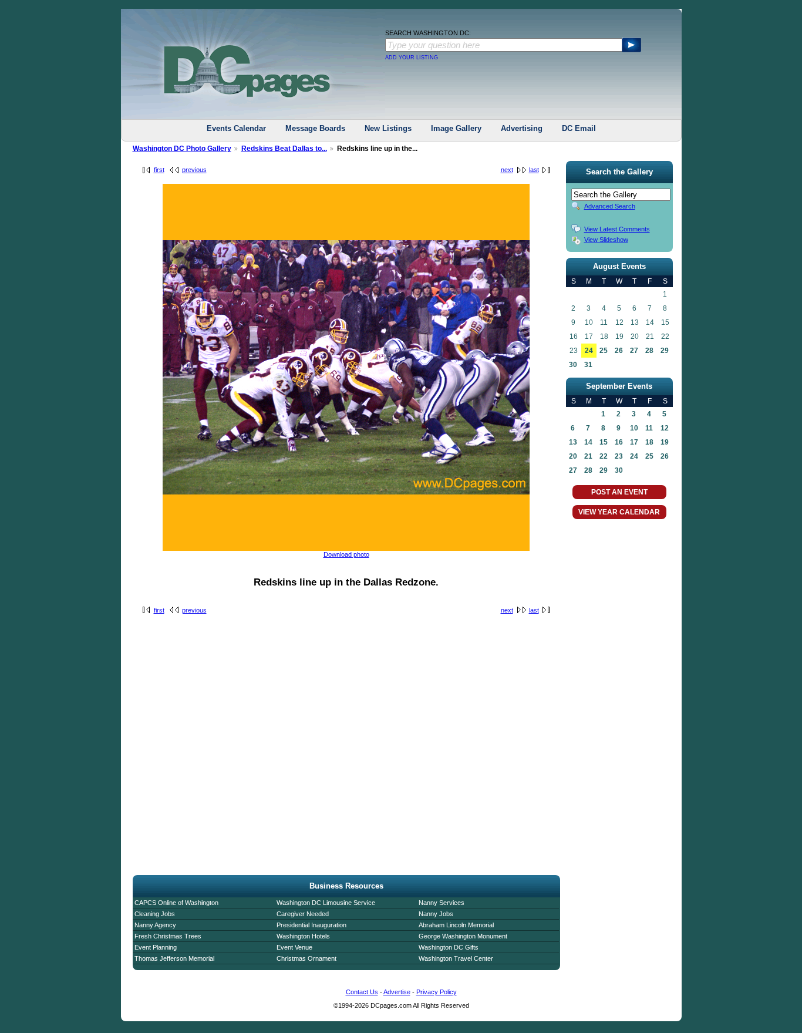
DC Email (579, 128)
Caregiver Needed (303, 913)
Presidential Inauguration (311, 924)
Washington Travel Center (456, 958)
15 (603, 442)
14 (588, 442)
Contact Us (362, 991)
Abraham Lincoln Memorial (456, 924)
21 (588, 456)
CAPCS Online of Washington (176, 902)
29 (665, 350)
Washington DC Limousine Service (326, 902)
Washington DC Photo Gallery (182, 148)
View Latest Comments (617, 229)
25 (603, 350)
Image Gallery (456, 128)
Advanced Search (609, 206)
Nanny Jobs (436, 913)
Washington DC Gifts (448, 947)
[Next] (346, 548)
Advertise (396, 991)
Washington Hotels (303, 936)
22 (603, 456)
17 (634, 442)
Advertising (521, 128)
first (159, 169)
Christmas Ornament (306, 958)
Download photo (346, 554)
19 (665, 442)
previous (194, 169)
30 (573, 365)
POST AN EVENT (619, 492)
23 (619, 456)
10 (634, 428)
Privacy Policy (436, 991)
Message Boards (315, 128)
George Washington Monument (463, 936)
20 (573, 456)
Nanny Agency (155, 924)
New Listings (388, 128)
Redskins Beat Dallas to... (284, 148)
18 (649, 442)
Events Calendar (236, 128)
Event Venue (294, 947)
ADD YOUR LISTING (411, 57)
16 (619, 442)
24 (589, 350)
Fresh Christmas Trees (167, 936)
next (507, 169)
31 (588, 365)
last (534, 169)
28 (649, 350)
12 (665, 428)
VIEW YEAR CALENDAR (619, 512)
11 (649, 428)
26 (619, 350)
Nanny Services (441, 902)
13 (573, 442)
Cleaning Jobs (154, 913)
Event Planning (155, 947)
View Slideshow (606, 239)
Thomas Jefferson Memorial (174, 958)
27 (634, 350)
